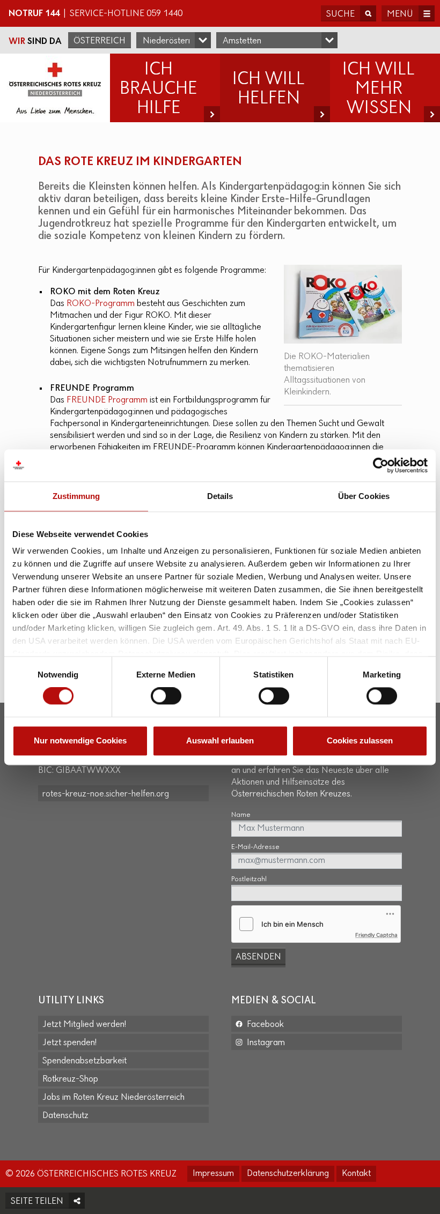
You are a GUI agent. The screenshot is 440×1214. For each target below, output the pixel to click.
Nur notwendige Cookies (80, 740)
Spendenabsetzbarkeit (84, 1061)
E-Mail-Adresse (255, 847)
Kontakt (356, 1174)
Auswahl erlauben (220, 740)
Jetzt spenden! (69, 1043)
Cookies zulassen (360, 740)
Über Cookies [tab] (364, 496)
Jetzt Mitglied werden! (84, 1025)
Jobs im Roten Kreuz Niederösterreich (113, 1098)
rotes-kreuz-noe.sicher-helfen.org (105, 794)
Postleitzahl (249, 879)
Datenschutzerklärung (288, 1174)
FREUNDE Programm (107, 400)
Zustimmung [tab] (76, 496)
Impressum (213, 1174)
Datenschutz (65, 1116)
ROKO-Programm (101, 304)
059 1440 (164, 14)
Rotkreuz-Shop (70, 1079)
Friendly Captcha (376, 935)
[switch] (166, 696)
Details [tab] (220, 496)
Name (241, 815)
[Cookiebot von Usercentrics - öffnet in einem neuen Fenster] (381, 465)
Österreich (100, 41)
